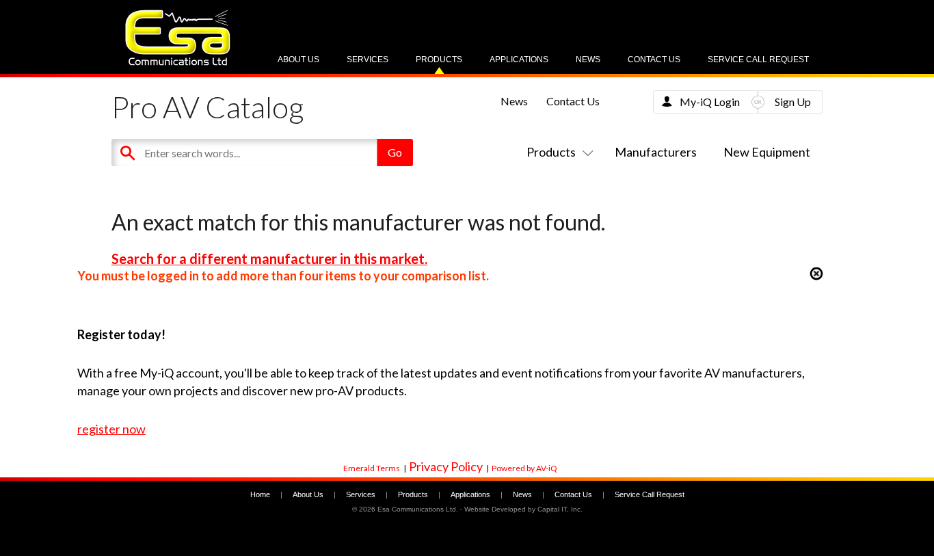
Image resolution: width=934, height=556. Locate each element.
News (588, 59)
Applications (519, 59)
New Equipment (766, 151)
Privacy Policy (446, 466)
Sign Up (793, 101)
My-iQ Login (710, 101)
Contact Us (654, 59)
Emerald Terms (371, 468)
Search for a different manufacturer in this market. (269, 258)
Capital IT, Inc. (560, 509)
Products (439, 59)
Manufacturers (656, 151)
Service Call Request (758, 59)
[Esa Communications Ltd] (177, 62)
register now (111, 428)
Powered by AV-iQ (524, 468)
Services (367, 59)
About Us (298, 59)
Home (260, 494)
